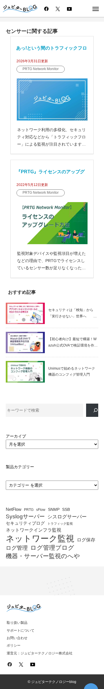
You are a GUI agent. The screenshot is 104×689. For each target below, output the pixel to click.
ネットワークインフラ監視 (33, 529)
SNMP (54, 509)
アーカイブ (16, 436)
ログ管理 (17, 548)
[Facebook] (46, 9)
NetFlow (13, 509)
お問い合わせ (17, 638)
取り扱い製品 (17, 623)
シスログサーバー (67, 516)
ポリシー (14, 645)
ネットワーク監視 (40, 538)
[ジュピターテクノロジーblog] (20, 9)
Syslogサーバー (25, 516)
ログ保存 (86, 539)
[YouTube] (69, 9)
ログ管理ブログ (52, 548)
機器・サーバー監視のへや (43, 556)
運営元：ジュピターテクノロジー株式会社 (40, 653)
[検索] (92, 410)
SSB (66, 509)
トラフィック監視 (60, 523)
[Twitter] (58, 9)
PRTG (29, 509)
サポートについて (20, 630)
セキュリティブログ (25, 523)
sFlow (40, 510)
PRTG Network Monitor (41, 69)
